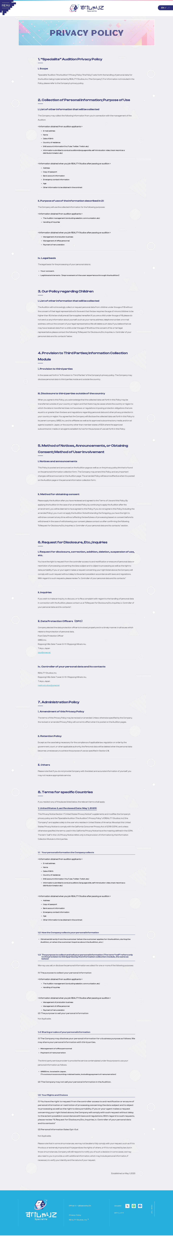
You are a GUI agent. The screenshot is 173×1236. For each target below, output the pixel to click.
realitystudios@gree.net (49, 685)
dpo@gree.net (44, 652)
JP (168, 7)
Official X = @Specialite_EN (80, 1206)
